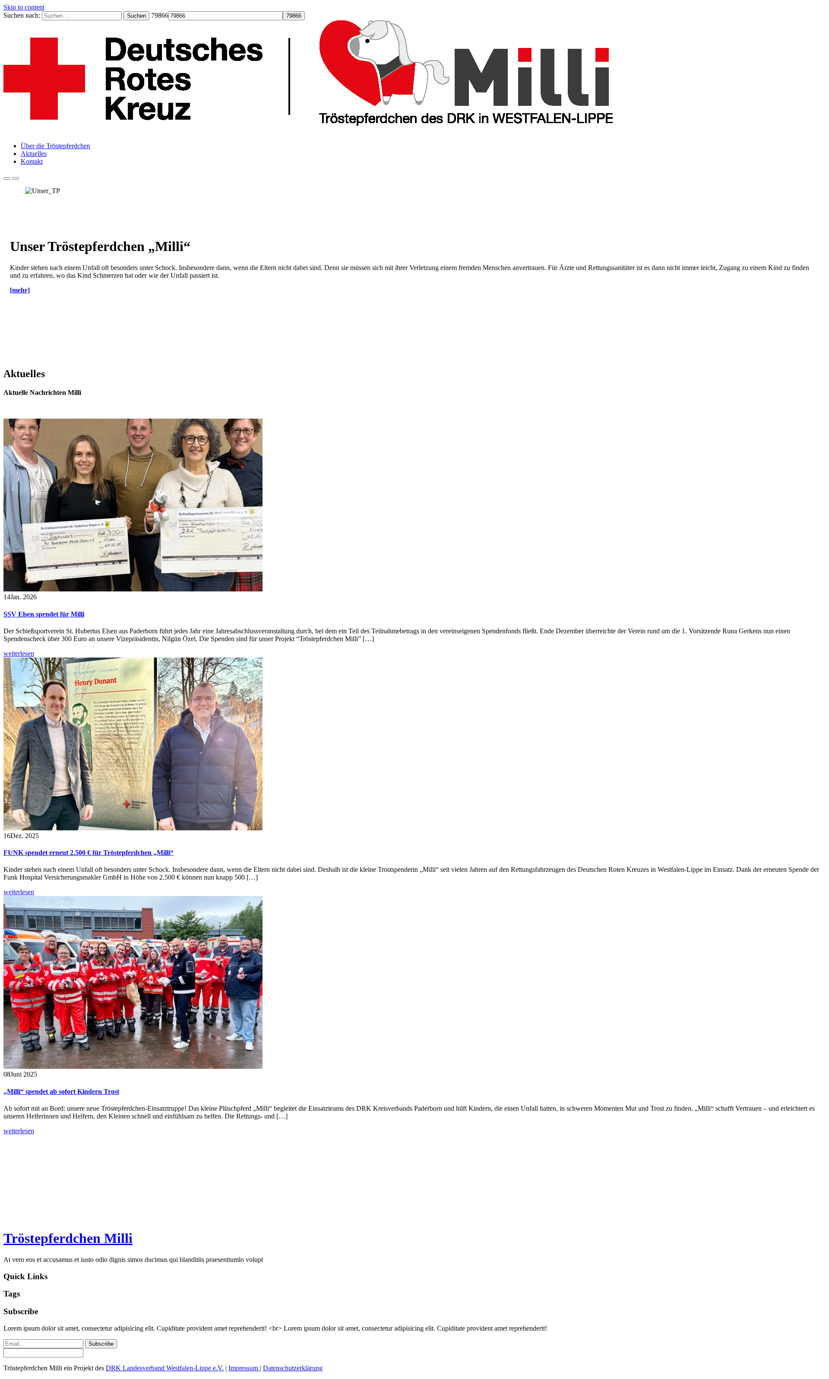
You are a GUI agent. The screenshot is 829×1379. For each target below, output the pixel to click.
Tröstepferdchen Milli (68, 1238)
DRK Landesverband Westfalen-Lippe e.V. (165, 1368)
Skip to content (23, 7)
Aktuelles (34, 153)
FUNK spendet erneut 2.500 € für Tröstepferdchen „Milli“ (88, 852)
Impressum (244, 1368)
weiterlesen (18, 653)
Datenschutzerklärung (293, 1368)
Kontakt (32, 161)
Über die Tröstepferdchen (55, 145)
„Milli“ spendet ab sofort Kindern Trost (61, 1091)
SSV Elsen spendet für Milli (43, 614)
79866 (159, 15)
